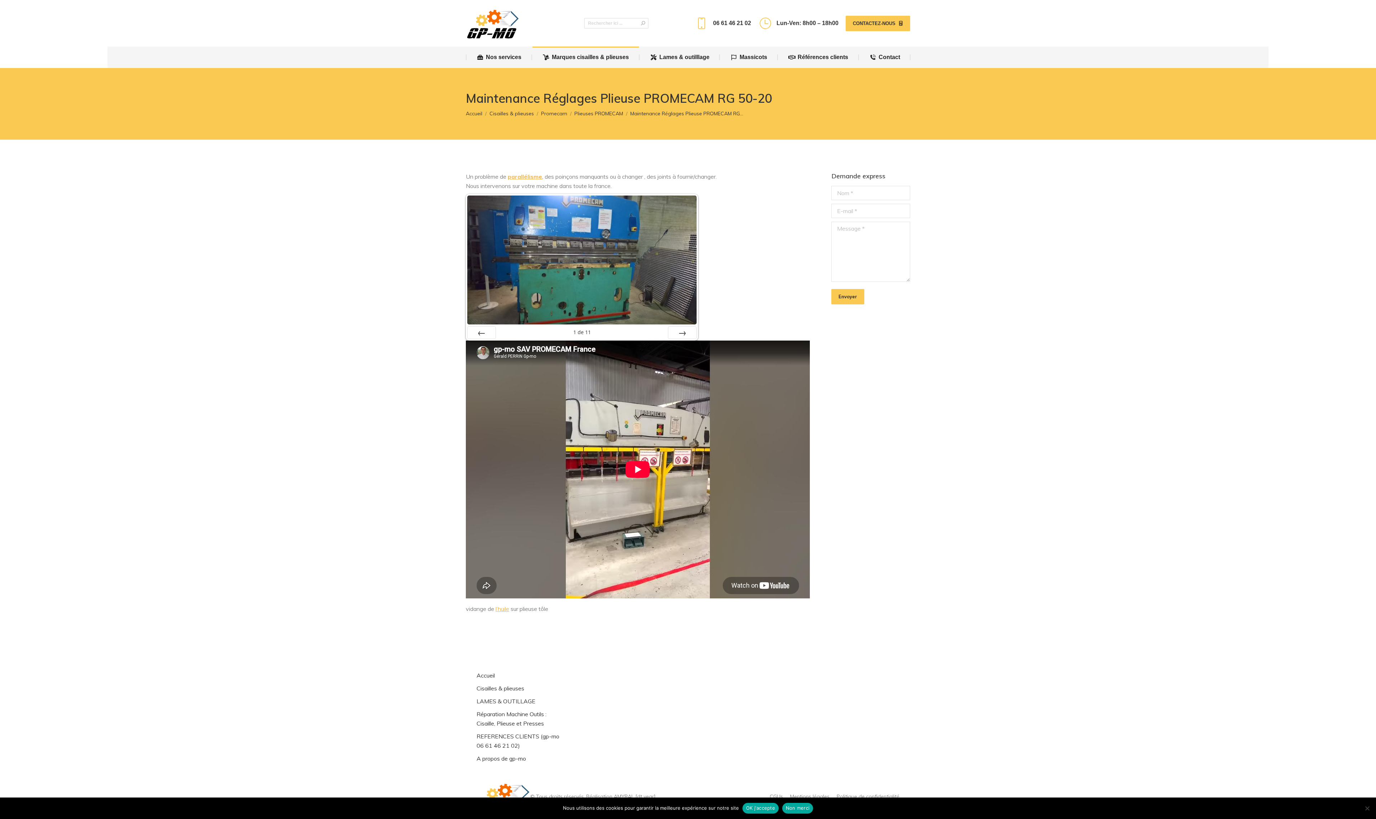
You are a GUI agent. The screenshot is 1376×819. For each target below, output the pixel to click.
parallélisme (525, 176)
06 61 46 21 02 (732, 23)
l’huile (502, 608)
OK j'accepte (760, 808)
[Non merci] (1367, 808)
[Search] (643, 23)
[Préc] (481, 332)
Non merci (797, 808)
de (582, 332)
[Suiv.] (682, 332)
